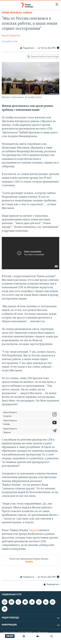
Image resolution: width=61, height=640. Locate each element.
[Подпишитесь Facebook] (11, 602)
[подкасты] (23, 636)
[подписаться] (4, 609)
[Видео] (37, 636)
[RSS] (46, 602)
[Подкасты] (52, 602)
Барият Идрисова (11, 35)
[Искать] (51, 636)
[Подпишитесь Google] (4, 602)
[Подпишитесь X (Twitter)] (18, 602)
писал (33, 530)
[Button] (27, 48)
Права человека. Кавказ (17, 13)
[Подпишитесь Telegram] (32, 602)
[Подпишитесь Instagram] (39, 602)
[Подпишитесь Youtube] (25, 602)
